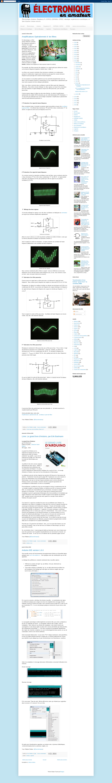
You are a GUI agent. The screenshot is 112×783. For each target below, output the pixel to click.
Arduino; (76, 328)
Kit (74, 346)
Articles (76, 311)
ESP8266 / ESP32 (58, 26)
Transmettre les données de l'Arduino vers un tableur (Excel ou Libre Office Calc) (85, 222)
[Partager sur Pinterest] (56, 427)
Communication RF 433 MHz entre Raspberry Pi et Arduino (85, 248)
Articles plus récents (27, 759)
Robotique (76, 362)
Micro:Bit (76, 351)
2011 (75, 102)
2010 (75, 104)
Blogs (75, 332)
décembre (77, 62)
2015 (75, 61)
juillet (76, 73)
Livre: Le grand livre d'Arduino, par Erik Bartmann (42, 436)
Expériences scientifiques (60, 29)
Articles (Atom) (31, 762)
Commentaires (78, 314)
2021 (75, 48)
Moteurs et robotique (26, 29)
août (76, 70)
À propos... (73, 29)
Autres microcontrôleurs (79, 26)
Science (76, 364)
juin (76, 75)
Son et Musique (39, 29)
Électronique (30, 26)
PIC (75, 355)
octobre (77, 66)
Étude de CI (41, 429)
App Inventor (77, 323)
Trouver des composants (80, 369)
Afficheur (76, 321)
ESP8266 (76, 341)
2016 (75, 58)
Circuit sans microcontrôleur (32, 429)
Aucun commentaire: (41, 427)
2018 (75, 54)
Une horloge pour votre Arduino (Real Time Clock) (85, 139)
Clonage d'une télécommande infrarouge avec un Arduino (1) (85, 164)
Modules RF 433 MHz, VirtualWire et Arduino (85, 193)
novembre (77, 64)
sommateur (64, 212)
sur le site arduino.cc (35, 555)
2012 (75, 100)
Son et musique (77, 366)
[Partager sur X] (52, 427)
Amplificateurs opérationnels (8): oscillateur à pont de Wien (37, 414)
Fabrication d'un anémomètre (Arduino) (85, 151)
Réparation (76, 360)
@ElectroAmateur (38, 419)
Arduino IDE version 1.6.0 (33, 550)
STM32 (68, 26)
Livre (31, 543)
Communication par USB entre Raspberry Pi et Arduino (85, 207)
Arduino (39, 26)
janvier (77, 94)
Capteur (76, 334)
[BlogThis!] (51, 427)
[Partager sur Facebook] (54, 427)
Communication (77, 337)
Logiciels (48, 29)
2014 (75, 96)
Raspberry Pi (47, 26)
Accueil (22, 26)
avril (76, 79)
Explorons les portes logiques (84, 234)
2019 (75, 52)
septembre (78, 68)
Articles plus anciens (62, 759)
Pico (75, 357)
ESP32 (75, 339)
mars (76, 81)
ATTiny (75, 330)
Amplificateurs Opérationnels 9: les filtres (39, 37)
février (77, 83)
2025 (75, 42)
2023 (75, 44)
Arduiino (76, 325)
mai (76, 77)
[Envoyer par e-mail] (49, 427)
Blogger (62, 771)
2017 (75, 56)
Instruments (76, 344)
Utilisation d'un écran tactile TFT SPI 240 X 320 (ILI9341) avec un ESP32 (85, 263)
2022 (75, 46)
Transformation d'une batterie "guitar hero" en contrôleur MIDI (80, 281)
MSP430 (76, 353)
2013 (75, 98)
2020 (75, 50)
